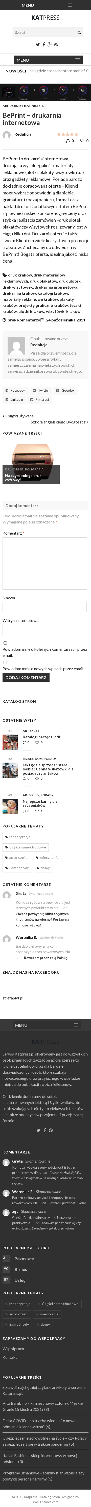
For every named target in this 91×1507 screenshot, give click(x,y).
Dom (38, 759)
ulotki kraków (31, 311)
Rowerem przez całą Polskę (45, 958)
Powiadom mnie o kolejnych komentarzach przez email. (45, 652)
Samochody (19, 868)
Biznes (28, 759)
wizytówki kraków (63, 311)
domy (45, 868)
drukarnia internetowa (56, 287)
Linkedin (17, 399)
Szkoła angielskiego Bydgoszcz (58, 421)
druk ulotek (70, 281)
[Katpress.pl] (45, 19)
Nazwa (9, 597)
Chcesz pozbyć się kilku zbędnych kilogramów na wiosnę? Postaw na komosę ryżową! (42, 919)
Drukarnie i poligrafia (23, 106)
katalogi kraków (53, 293)
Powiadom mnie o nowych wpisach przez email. (43, 668)
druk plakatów (43, 281)
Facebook (18, 390)
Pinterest (42, 399)
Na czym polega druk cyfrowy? (23, 477)
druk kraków (20, 274)
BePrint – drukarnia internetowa (32, 119)
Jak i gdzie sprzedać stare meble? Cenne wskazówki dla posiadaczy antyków (48, 769)
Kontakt (10, 1357)
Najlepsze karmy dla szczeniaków (40, 803)
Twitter (43, 390)
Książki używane (19, 415)
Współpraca (13, 1348)
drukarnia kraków (19, 293)
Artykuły (31, 731)
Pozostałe (24, 1258)
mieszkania (49, 857)
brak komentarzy (24, 319)
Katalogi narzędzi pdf (42, 737)
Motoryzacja (20, 837)
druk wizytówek (18, 287)
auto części (19, 857)
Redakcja (39, 344)
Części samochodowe (27, 847)
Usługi (21, 1280)
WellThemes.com (45, 1502)
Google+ (68, 390)
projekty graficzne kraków (43, 305)
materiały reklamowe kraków (30, 299)
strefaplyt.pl (13, 998)
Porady (50, 759)
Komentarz (14, 533)
